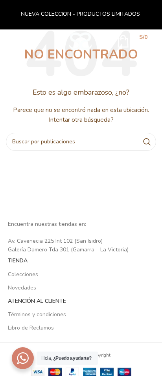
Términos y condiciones (37, 314)
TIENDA (18, 260)
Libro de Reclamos (31, 328)
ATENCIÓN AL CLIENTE (37, 301)
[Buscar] (105, 41)
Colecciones (23, 274)
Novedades (22, 287)
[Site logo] (80, 40)
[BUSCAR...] (147, 142)
